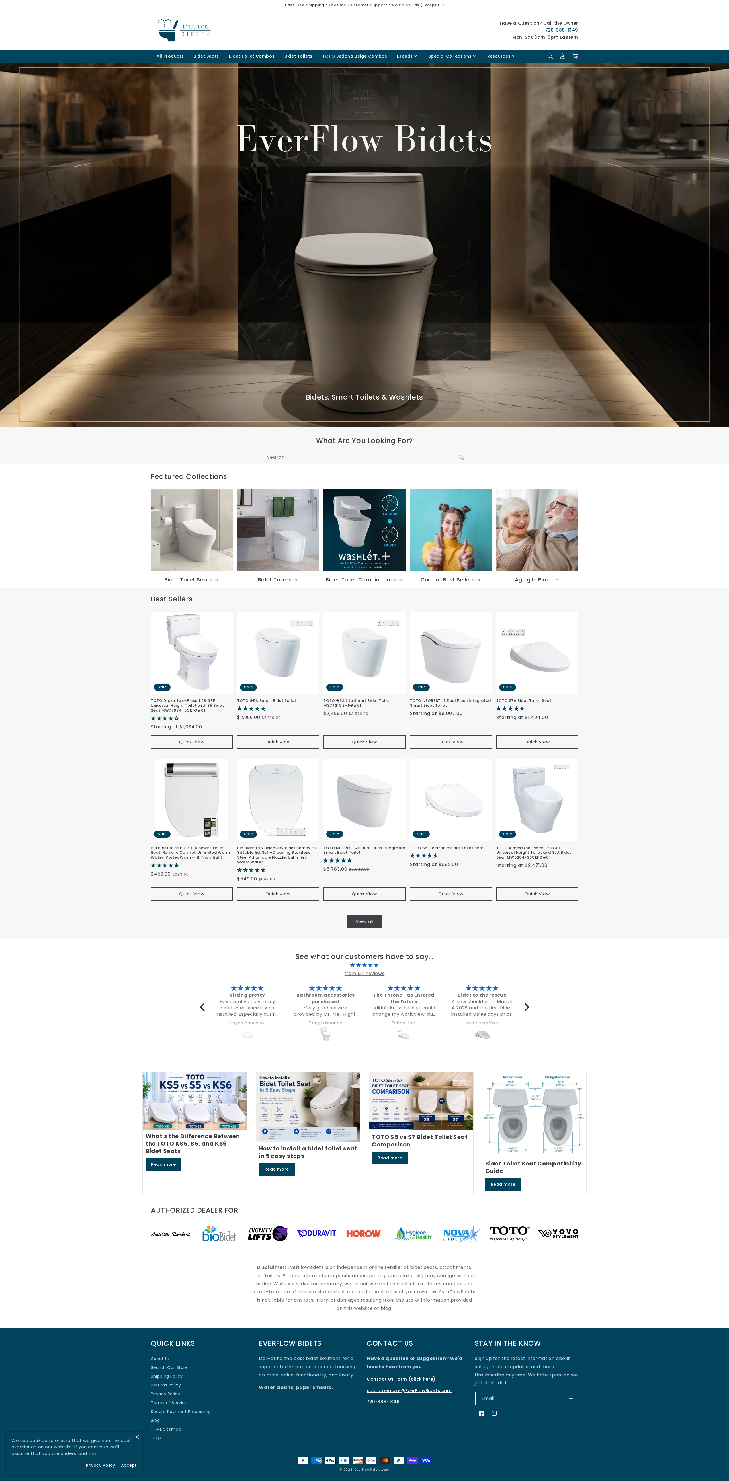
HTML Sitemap (166, 1429)
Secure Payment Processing (181, 1411)
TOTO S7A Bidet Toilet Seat (524, 700)
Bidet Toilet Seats (189, 579)
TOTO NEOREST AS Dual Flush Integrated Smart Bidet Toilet (364, 850)
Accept (129, 1465)
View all (365, 921)
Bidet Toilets (298, 56)
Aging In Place (534, 579)
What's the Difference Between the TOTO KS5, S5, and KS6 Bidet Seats (193, 1143)
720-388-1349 (561, 30)
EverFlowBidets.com (372, 1469)
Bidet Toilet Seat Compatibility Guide (533, 1167)
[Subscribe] (571, 1398)
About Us (160, 1358)
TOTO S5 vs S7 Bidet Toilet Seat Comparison (420, 1140)
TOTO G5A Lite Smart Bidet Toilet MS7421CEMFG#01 (357, 703)
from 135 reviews (365, 973)
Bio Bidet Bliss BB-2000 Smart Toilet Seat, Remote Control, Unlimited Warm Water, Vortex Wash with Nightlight (190, 853)
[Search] (461, 457)
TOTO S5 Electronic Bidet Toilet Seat (447, 848)
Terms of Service (169, 1403)
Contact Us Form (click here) (401, 1379)
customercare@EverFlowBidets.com (409, 1391)
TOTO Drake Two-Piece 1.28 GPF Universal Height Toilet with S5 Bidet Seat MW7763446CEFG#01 (187, 705)
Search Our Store (169, 1367)
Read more (163, 1164)
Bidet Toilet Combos (252, 56)
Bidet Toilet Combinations (361, 579)
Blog (155, 1420)
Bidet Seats (206, 56)
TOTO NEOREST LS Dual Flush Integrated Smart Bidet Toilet (450, 703)
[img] (364, 965)
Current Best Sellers (447, 579)
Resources (499, 56)
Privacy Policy (165, 1394)
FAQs (156, 1438)
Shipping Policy (167, 1376)
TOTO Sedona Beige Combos (354, 56)
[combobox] (364, 457)
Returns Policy (166, 1385)
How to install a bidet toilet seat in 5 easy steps (308, 1152)
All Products (170, 56)
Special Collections (450, 56)
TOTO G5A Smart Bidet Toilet (266, 700)
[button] (550, 56)
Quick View (191, 742)
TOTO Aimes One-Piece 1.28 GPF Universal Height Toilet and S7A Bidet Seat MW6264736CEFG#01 (533, 853)
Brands (405, 56)
